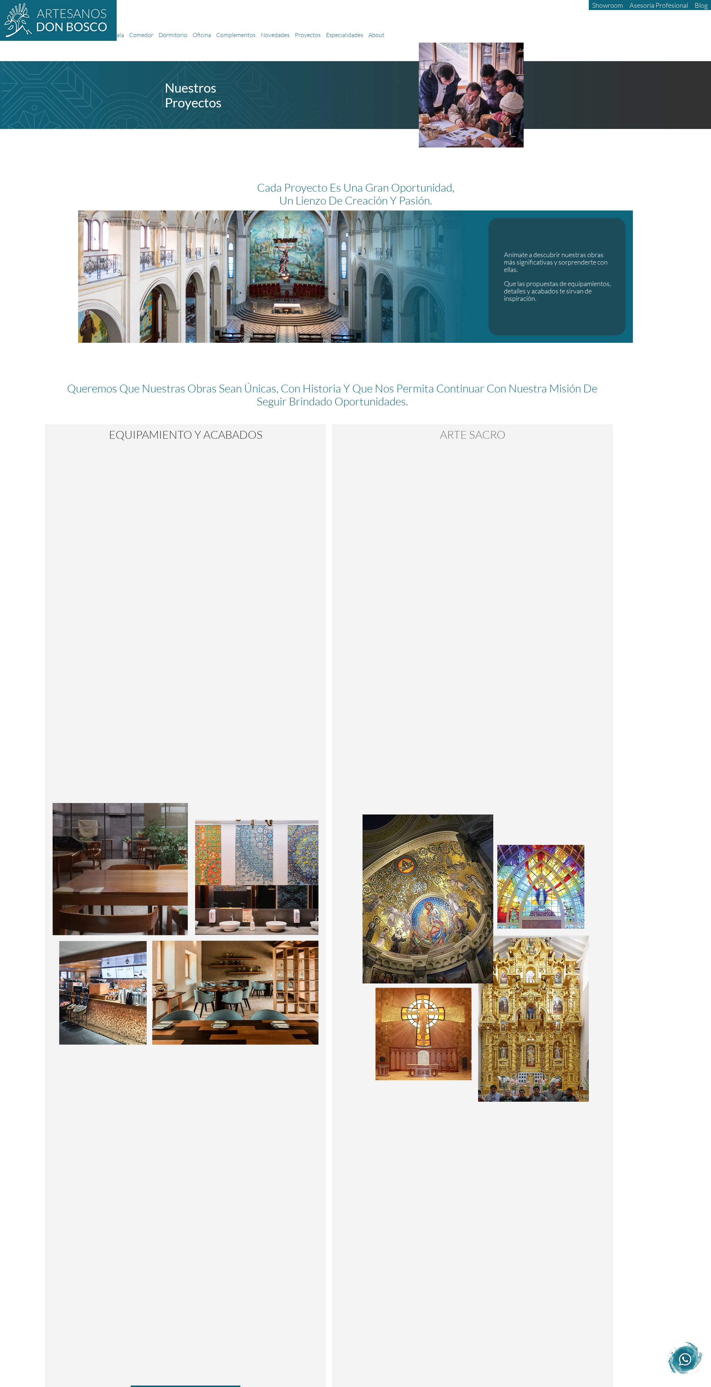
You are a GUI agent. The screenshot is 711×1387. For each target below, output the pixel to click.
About (376, 35)
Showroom (607, 5)
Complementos (236, 35)
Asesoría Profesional (659, 5)
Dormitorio (172, 35)
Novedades (275, 35)
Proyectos (308, 35)
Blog (701, 5)
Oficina (202, 35)
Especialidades (344, 35)
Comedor (141, 35)
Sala (119, 35)
